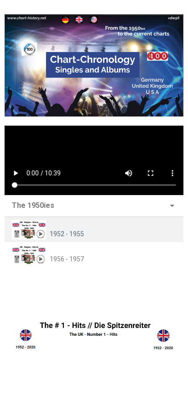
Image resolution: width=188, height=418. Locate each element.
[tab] (94, 229)
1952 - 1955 (67, 234)
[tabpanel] (94, 160)
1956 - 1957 (67, 259)
